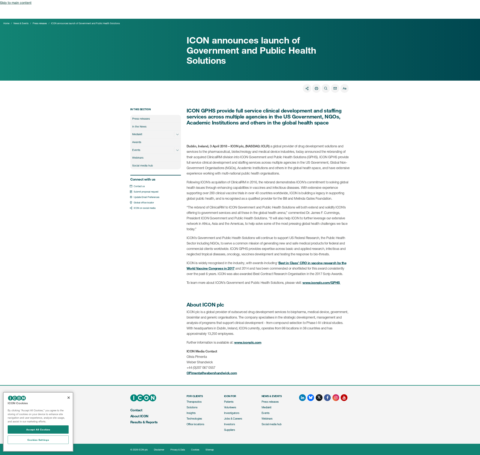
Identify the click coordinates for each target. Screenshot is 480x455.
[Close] (68, 398)
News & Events (21, 23)
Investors (229, 424)
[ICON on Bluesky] (310, 397)
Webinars (137, 157)
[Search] (326, 88)
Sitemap (210, 449)
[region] (38, 422)
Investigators (231, 413)
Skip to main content (16, 3)
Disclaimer (159, 449)
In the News (139, 126)
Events (136, 149)
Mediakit (137, 134)
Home (6, 23)
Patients (229, 401)
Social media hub (142, 165)
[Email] (335, 88)
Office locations (195, 424)
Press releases (40, 23)
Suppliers (229, 430)
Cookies (195, 449)
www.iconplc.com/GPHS (321, 282)
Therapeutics (194, 401)
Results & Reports (144, 422)
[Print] (316, 88)
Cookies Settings (38, 439)
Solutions (192, 407)
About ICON (139, 416)
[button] (177, 134)
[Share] (307, 88)
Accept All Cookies (38, 429)
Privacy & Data (177, 449)
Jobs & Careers (233, 418)
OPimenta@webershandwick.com (212, 373)
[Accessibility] (344, 88)
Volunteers (230, 407)
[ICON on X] (319, 397)
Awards (136, 142)
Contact (136, 410)
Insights (191, 413)
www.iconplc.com (247, 342)
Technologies (194, 418)
